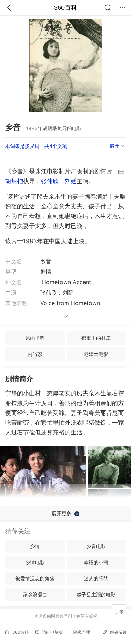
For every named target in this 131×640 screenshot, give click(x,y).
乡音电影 (96, 546)
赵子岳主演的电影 (96, 594)
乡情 (35, 546)
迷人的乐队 (96, 578)
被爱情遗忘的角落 (34, 578)
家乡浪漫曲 (35, 594)
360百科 (65, 7)
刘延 (71, 181)
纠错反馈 (118, 632)
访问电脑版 (52, 632)
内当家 (35, 354)
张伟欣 (50, 181)
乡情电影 (35, 562)
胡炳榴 (14, 181)
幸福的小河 (96, 562)
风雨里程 (35, 338)
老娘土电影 (96, 354)
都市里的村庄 (96, 338)
